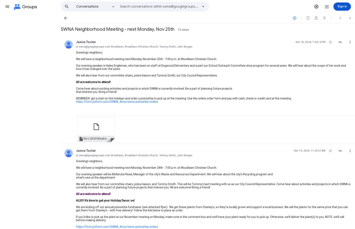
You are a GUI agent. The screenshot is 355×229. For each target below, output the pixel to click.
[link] (96, 129)
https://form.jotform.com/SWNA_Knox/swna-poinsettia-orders (117, 101)
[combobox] (159, 6)
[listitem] (208, 89)
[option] (95, 6)
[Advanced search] (203, 6)
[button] (7, 6)
